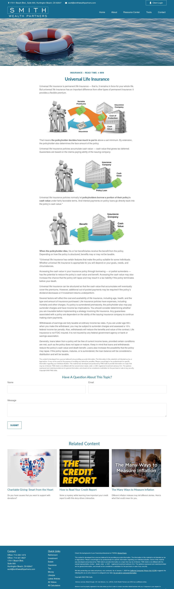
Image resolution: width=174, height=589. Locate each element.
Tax (49, 568)
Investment (53, 558)
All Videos (52, 582)
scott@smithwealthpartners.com (82, 2)
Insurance (52, 565)
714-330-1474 (20, 554)
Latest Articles (54, 578)
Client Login (158, 2)
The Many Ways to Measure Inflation (133, 490)
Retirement (53, 554)
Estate (50, 561)
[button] (102, 12)
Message (11, 400)
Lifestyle (51, 575)
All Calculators (54, 585)
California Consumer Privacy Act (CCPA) (143, 570)
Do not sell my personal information (124, 573)
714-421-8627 (20, 557)
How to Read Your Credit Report (78, 490)
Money (51, 571)
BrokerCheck (122, 553)
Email (91, 382)
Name (10, 382)
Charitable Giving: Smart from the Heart (30, 490)
